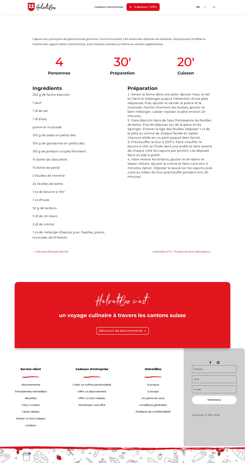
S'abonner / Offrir (145, 6)
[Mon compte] (214, 7)
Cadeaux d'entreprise (108, 6)
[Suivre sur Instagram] (218, 362)
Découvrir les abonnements (120, 331)
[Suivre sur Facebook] (210, 362)
